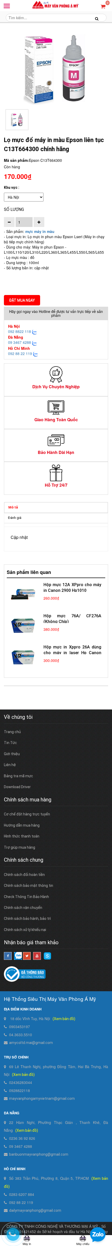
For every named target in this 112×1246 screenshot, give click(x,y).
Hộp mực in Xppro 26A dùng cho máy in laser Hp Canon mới (72, 653)
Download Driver (17, 787)
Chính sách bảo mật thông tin (28, 885)
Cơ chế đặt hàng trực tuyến (27, 814)
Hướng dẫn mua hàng (22, 825)
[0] (103, 6)
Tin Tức (10, 743)
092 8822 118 (19, 331)
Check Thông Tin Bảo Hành (26, 897)
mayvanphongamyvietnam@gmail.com (42, 1098)
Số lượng (14, 209)
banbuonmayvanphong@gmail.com (38, 1154)
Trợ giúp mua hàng (19, 847)
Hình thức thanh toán (21, 836)
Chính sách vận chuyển (23, 908)
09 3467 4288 (19, 342)
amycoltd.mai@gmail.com (31, 1043)
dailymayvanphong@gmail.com (35, 1210)
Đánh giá (14, 518)
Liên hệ (10, 765)
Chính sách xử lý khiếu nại (25, 930)
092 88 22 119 (20, 353)
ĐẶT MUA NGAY (22, 300)
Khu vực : (11, 187)
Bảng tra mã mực (18, 776)
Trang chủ (12, 732)
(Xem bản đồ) (64, 1019)
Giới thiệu (12, 754)
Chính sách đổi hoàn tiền (24, 875)
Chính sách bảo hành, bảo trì (27, 918)
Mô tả (13, 507)
